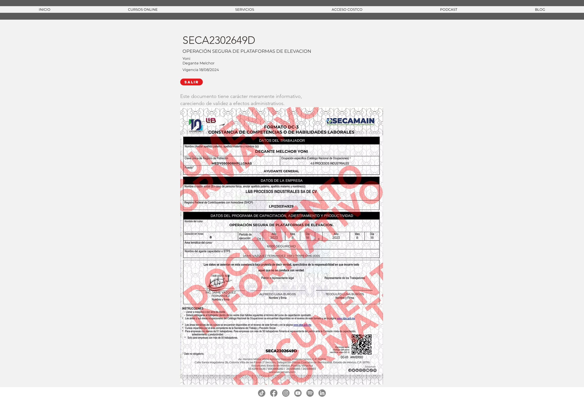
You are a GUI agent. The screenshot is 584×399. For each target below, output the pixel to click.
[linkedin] (322, 393)
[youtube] (298, 393)
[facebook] (273, 393)
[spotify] (310, 393)
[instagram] (285, 393)
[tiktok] (261, 393)
